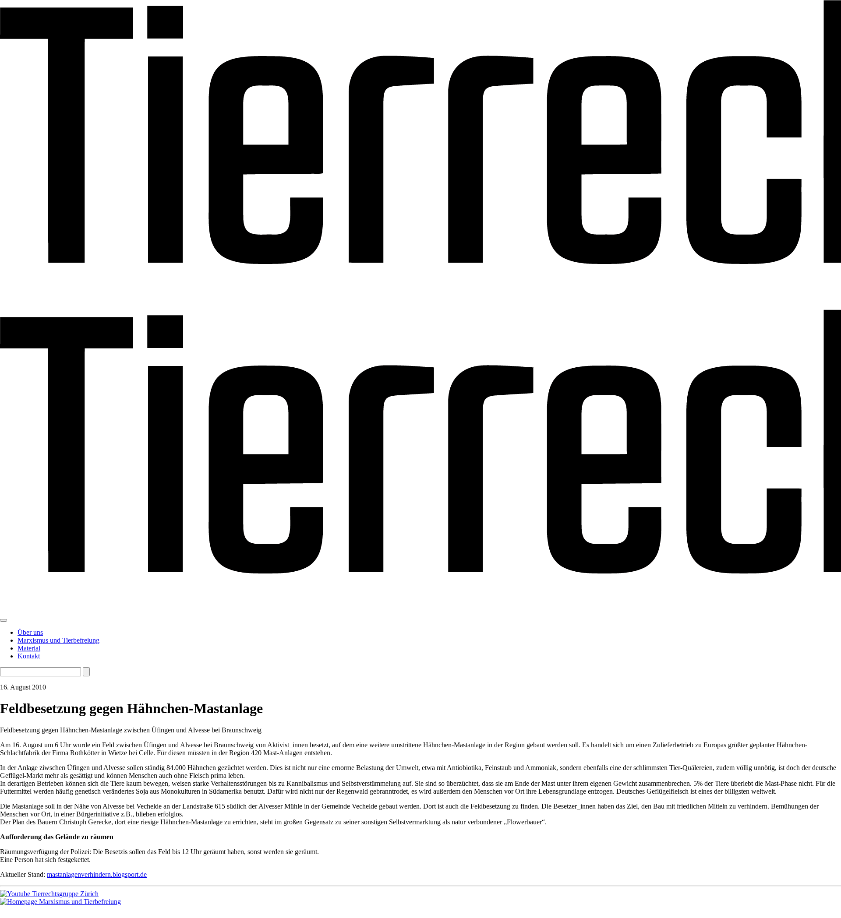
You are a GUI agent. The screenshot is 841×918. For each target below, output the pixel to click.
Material (29, 648)
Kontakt (29, 656)
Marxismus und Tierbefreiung (58, 640)
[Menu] (3, 620)
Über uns (30, 632)
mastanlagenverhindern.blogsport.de (97, 874)
